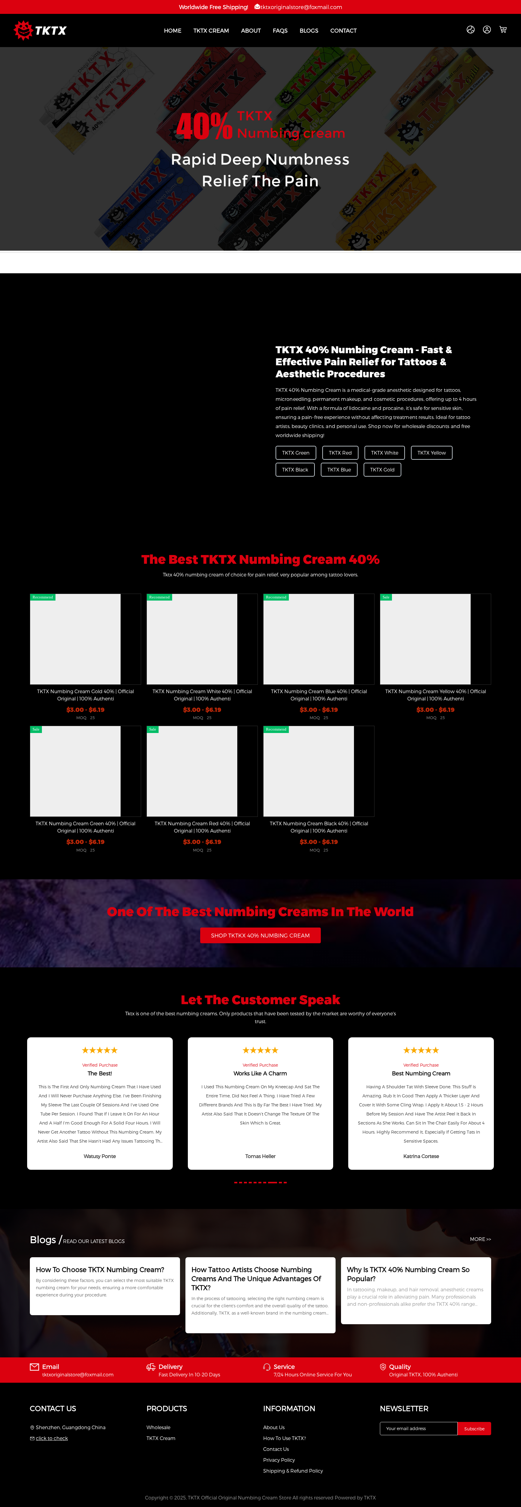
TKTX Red (340, 452)
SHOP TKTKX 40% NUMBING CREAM (260, 935)
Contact (343, 30)
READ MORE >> (52, 1309)
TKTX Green (296, 452)
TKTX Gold (382, 469)
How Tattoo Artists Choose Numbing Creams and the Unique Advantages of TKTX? (256, 1278)
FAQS (280, 30)
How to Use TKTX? (284, 1438)
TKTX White (384, 452)
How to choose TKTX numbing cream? (100, 1269)
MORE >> (480, 1239)
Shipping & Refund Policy (293, 1471)
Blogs (309, 30)
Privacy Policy (279, 1460)
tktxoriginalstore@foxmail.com (301, 7)
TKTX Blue (339, 469)
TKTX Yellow (432, 452)
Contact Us (276, 1449)
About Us (274, 1427)
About (251, 30)
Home (173, 30)
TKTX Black (295, 469)
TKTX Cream (211, 30)
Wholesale (158, 1427)
